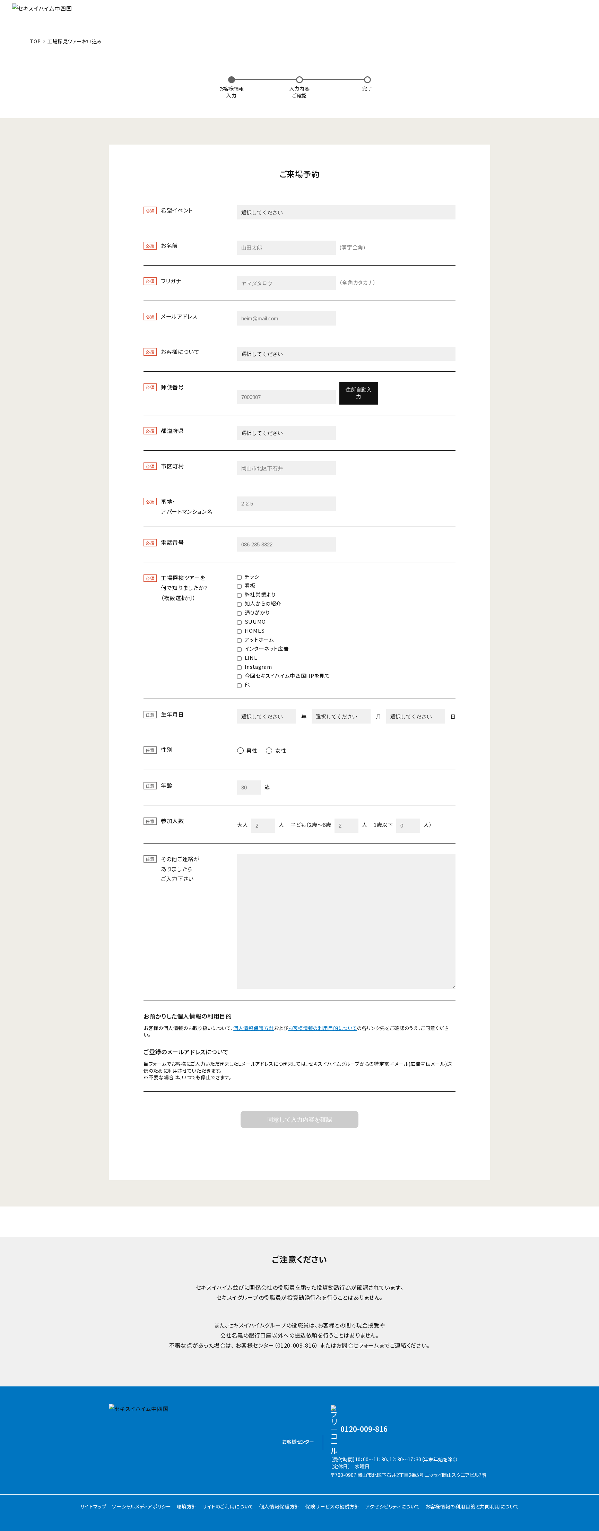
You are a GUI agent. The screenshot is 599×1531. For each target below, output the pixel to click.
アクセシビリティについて (392, 1506)
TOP (35, 41)
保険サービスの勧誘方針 (332, 1506)
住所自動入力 (359, 393)
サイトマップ (93, 1506)
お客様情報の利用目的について (322, 1027)
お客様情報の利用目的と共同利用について (472, 1506)
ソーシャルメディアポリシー (141, 1506)
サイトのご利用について (228, 1506)
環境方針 (187, 1506)
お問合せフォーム (357, 1345)
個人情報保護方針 (253, 1027)
